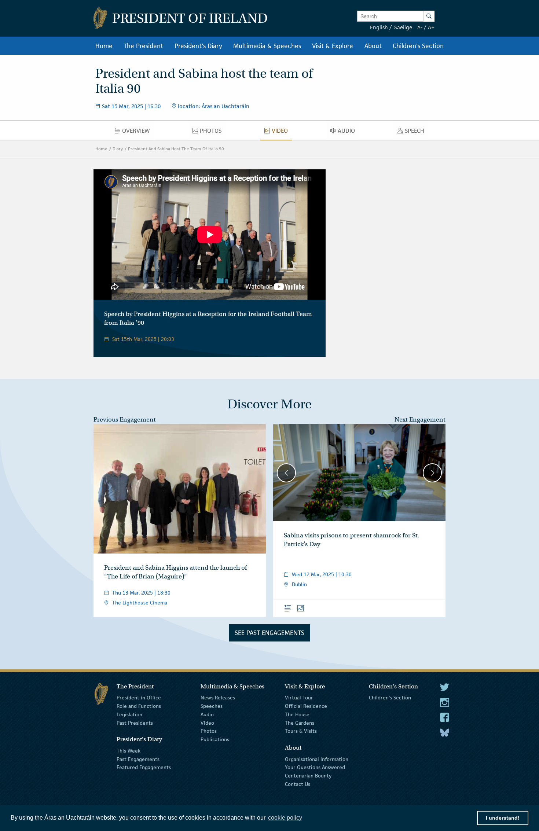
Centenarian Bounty (308, 775)
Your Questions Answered (315, 767)
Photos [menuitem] (212, 132)
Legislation (129, 714)
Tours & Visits (301, 731)
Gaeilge (402, 27)
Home (101, 148)
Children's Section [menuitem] (418, 46)
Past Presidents (135, 722)
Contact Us (297, 784)
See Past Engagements (269, 633)
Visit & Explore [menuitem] (332, 46)
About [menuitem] (373, 46)
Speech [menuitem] (416, 132)
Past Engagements (138, 758)
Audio (207, 714)
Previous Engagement (125, 419)
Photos (209, 731)
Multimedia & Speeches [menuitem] (267, 46)
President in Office (139, 697)
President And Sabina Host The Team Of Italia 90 (176, 148)
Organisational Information (316, 758)
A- (419, 27)
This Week (128, 750)
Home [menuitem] (104, 46)
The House (297, 714)
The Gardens (299, 722)
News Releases (218, 697)
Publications (215, 739)
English (379, 27)
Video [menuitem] (282, 132)
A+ (431, 27)
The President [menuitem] (143, 46)
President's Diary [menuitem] (198, 46)
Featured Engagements (144, 767)
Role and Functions (139, 706)
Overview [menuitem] (138, 132)
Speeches (212, 706)
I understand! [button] (503, 818)
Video (207, 722)
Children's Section (390, 697)
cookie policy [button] (285, 818)
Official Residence (306, 706)
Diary (118, 148)
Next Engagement (420, 419)
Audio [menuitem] (348, 132)
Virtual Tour (299, 697)
